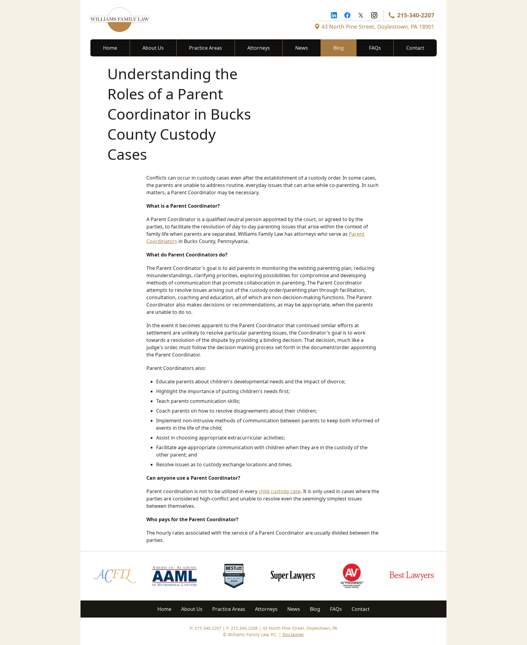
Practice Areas (205, 48)
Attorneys (258, 48)
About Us (153, 48)
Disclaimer (293, 634)
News (301, 48)
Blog (338, 48)
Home (110, 48)
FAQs (375, 48)
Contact (415, 48)
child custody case (280, 491)
